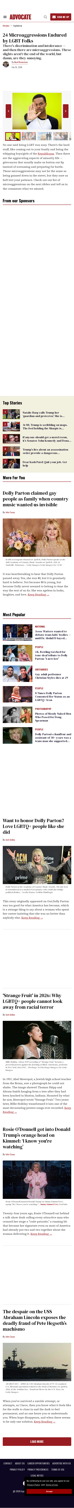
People (39, 647)
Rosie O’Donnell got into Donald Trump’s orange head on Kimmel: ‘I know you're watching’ (36, 1138)
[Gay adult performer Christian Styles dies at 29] (17, 673)
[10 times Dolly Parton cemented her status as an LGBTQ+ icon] (17, 694)
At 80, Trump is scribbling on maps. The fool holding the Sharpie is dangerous (45, 428)
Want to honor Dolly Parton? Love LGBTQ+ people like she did (33, 826)
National (40, 626)
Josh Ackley (10, 839)
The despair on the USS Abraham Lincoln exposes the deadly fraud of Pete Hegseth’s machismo (35, 1320)
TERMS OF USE (57, 1469)
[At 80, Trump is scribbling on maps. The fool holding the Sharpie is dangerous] (11, 426)
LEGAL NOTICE (37, 1475)
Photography (43, 709)
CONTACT (7, 1463)
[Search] (45, 17)
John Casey (10, 512)
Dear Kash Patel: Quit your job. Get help (45, 463)
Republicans (46, 153)
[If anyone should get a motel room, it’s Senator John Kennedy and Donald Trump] (11, 438)
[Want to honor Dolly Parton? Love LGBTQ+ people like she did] (37, 864)
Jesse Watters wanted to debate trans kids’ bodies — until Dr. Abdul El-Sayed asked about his (53, 636)
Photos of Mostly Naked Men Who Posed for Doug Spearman (53, 717)
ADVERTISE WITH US (61, 1463)
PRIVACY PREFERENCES (38, 1469)
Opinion (17, 25)
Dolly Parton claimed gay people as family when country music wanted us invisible (35, 499)
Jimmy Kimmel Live (49, 1204)
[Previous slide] (8, 111)
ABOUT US (20, 1463)
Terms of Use (52, 1485)
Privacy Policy (33, 1485)
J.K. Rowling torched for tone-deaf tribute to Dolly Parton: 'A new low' (51, 655)
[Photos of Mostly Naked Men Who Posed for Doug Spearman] (17, 714)
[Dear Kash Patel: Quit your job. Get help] (11, 463)
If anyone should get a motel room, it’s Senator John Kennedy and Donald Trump (47, 440)
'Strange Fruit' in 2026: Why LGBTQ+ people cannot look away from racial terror (32, 1001)
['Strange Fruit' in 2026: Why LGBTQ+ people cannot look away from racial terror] (37, 1040)
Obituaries (41, 669)
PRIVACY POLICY (17, 1469)
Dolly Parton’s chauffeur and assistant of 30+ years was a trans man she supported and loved (53, 739)
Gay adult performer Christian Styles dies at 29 (51, 676)
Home (6, 25)
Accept (49, 1491)
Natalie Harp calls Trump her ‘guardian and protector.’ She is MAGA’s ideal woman (42, 416)
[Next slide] (65, 111)
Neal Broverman (21, 62)
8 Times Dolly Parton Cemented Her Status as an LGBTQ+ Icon (52, 696)
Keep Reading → (38, 594)
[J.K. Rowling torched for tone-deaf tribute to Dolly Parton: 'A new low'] (17, 653)
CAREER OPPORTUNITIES (38, 1463)
